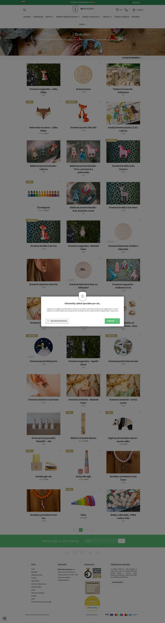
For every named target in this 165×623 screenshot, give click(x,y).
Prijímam (110, 321)
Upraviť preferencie (59, 321)
